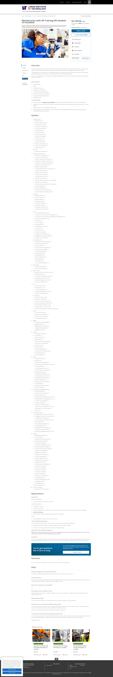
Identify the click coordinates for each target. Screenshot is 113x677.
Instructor (24, 73)
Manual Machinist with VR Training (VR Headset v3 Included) (80, 647)
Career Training (49, 665)
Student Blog (82, 665)
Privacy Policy (58, 674)
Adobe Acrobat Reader (38, 512)
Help (70, 667)
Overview (24, 65)
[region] (12, 666)
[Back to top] (56, 663)
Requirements (25, 70)
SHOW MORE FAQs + (35, 620)
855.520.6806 (24, 84)
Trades (34, 16)
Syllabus (24, 67)
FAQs (23, 75)
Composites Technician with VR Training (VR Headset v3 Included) (41, 647)
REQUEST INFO (85, 58)
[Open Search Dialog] (89, 2)
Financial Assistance (73, 666)
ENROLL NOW (81, 31)
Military (71, 665)
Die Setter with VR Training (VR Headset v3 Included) (60, 646)
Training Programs (28, 16)
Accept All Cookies (12, 669)
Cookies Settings (12, 672)
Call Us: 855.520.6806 (86, 16)
